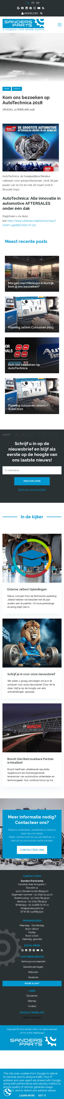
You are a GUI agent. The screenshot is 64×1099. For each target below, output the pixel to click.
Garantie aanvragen (33, 967)
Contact (32, 1006)
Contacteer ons (32, 849)
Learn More (27, 1095)
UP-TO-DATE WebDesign (32, 1033)
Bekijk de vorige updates (32, 489)
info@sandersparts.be (32, 908)
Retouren (33, 972)
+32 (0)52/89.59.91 (37, 901)
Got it (42, 1095)
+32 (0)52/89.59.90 (40, 898)
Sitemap (32, 1001)
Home (6, 89)
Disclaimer (32, 995)
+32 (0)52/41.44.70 (43, 894)
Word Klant (32, 983)
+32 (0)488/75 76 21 (38, 905)
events (17, 89)
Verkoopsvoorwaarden (33, 961)
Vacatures (33, 977)
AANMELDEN (30, 13)
